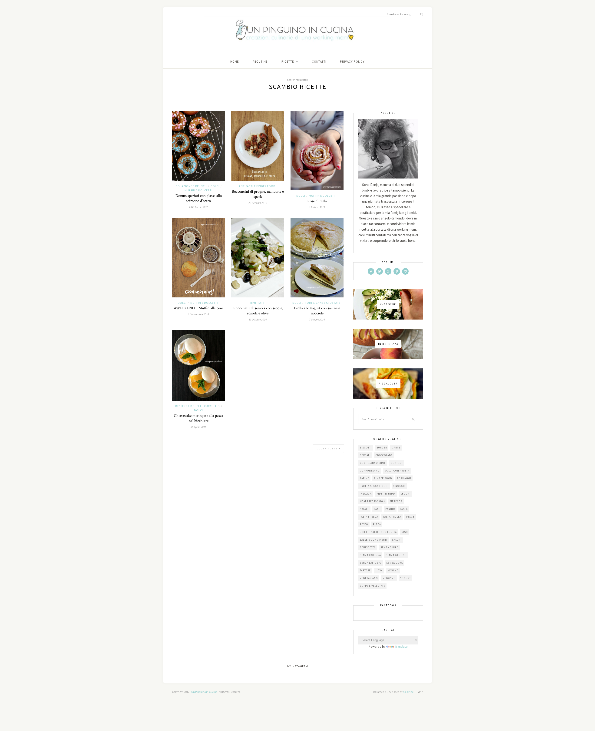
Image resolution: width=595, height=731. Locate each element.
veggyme (389, 578)
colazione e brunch (191, 186)
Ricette (287, 62)
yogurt (405, 578)
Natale (364, 509)
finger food (383, 478)
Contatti (319, 62)
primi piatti (257, 302)
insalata (366, 493)
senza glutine (396, 555)
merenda (396, 501)
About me (260, 62)
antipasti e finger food (257, 186)
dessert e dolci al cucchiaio (197, 406)
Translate (401, 646)
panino (390, 509)
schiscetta (368, 547)
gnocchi (399, 486)
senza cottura (370, 555)
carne (396, 447)
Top (418, 691)
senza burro (389, 547)
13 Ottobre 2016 (258, 319)
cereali (365, 455)
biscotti (366, 447)
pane (377, 509)
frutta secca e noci (374, 486)
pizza (377, 524)
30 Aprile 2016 (198, 427)
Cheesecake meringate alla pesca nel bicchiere (198, 418)
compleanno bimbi (373, 463)
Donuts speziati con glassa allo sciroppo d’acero (198, 198)
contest (397, 463)
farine (364, 478)
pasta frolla (392, 516)
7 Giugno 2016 (317, 319)
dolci (215, 186)
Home (234, 62)
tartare (365, 570)
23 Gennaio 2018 (257, 203)
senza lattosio (370, 562)
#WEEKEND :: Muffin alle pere (198, 308)
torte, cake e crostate (322, 302)
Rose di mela (317, 201)
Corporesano (370, 470)
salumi (397, 539)
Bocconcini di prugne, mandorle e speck (258, 194)
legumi (405, 493)
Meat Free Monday (372, 501)
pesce (410, 516)
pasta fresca (369, 516)
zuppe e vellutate (372, 585)
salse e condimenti (373, 539)
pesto (364, 524)
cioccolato (383, 455)
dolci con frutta (396, 470)
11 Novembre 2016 (198, 314)
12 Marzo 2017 (317, 207)
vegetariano (369, 578)
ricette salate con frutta (378, 532)
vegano (393, 570)
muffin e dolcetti (198, 190)
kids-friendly (386, 493)
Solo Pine (408, 692)
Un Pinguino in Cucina (204, 692)
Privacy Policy (352, 62)
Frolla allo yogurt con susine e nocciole (317, 311)
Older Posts (328, 448)
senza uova (394, 562)
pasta (404, 509)
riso (405, 532)
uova (379, 570)
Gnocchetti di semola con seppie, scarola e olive (258, 311)
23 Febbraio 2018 (198, 207)
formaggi (404, 478)
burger (382, 447)
